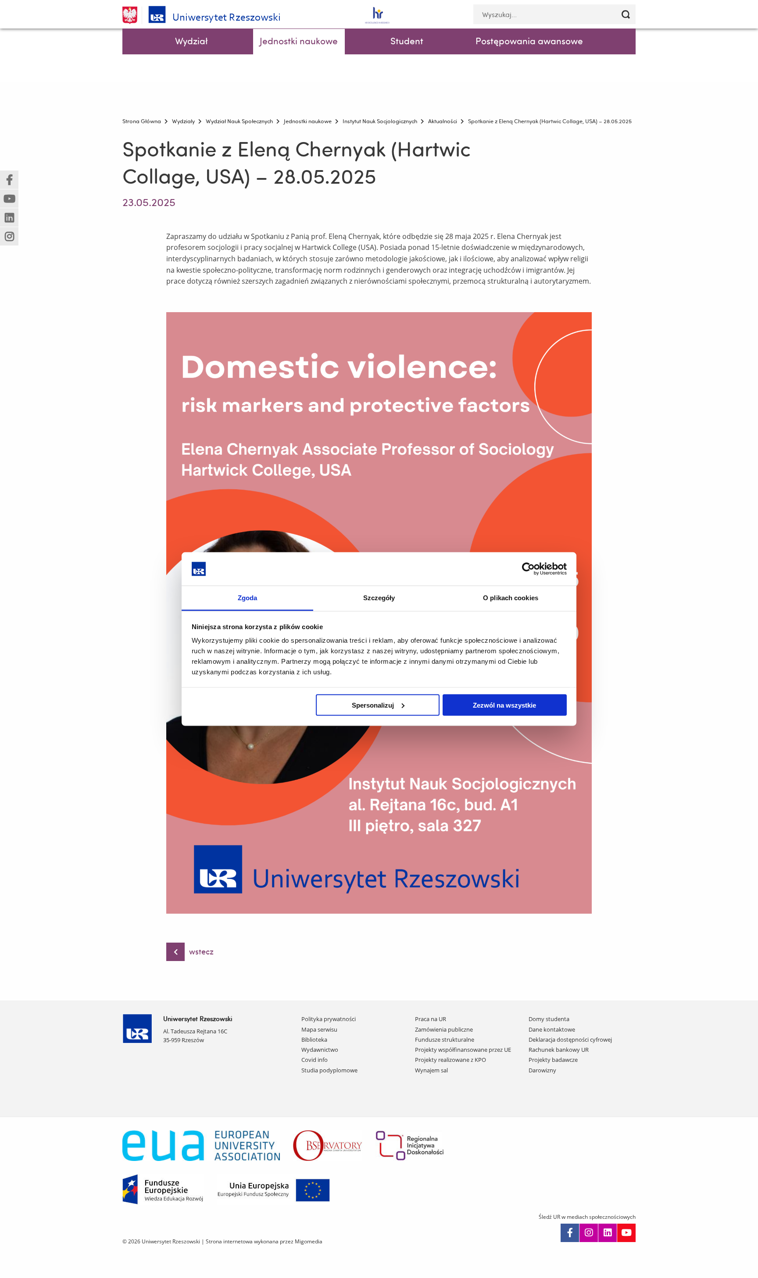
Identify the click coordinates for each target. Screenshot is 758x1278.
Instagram (588, 1233)
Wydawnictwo (319, 1050)
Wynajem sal (431, 1070)
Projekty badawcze (553, 1060)
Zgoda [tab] (247, 598)
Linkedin (607, 1233)
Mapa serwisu (319, 1029)
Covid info (314, 1060)
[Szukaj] (626, 14)
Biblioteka (314, 1039)
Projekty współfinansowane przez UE (463, 1050)
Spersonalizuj (373, 704)
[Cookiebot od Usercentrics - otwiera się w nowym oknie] (528, 568)
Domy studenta (549, 1019)
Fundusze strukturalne (444, 1039)
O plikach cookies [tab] (510, 598)
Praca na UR (430, 1019)
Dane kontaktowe (552, 1029)
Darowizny (542, 1070)
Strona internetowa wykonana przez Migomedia (264, 1241)
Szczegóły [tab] (379, 598)
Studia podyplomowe (329, 1070)
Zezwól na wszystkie (504, 704)
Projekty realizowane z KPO (450, 1060)
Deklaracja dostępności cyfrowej (570, 1039)
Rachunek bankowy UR (559, 1050)
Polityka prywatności (328, 1019)
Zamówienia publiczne (444, 1029)
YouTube (626, 1233)
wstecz (201, 952)
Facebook (570, 1233)
